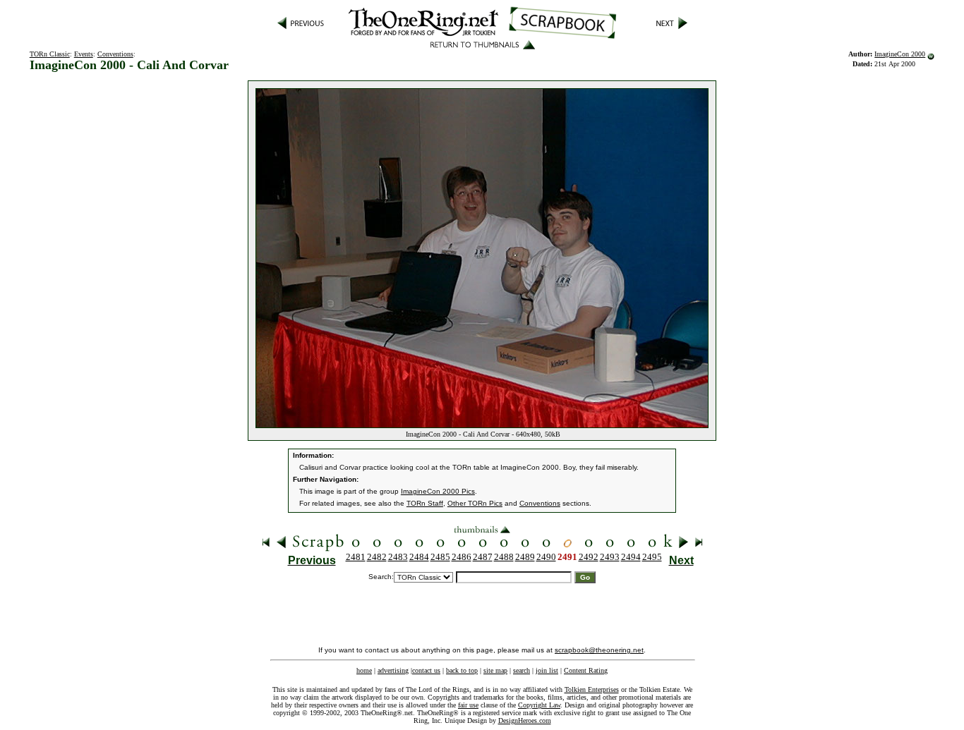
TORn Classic (50, 54)
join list (547, 670)
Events (83, 54)
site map (495, 670)
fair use (468, 705)
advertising (393, 670)
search (521, 670)
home (364, 670)
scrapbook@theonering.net (599, 650)
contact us (426, 670)
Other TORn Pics (474, 503)
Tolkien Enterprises (592, 689)
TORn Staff (424, 503)
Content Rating (586, 670)
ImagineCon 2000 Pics (438, 491)
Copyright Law (539, 705)
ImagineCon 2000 (899, 54)
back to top (462, 670)
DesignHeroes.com (524, 720)
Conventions (115, 54)
